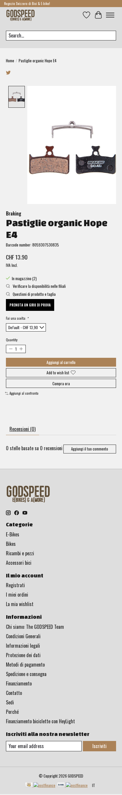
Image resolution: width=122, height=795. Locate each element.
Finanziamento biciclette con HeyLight (40, 721)
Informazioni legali (23, 645)
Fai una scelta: (17, 318)
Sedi (10, 702)
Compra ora (61, 383)
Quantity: (12, 339)
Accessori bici (18, 562)
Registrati (15, 585)
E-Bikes (12, 534)
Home (10, 60)
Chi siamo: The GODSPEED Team (35, 626)
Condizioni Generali (23, 636)
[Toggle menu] (110, 15)
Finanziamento (19, 683)
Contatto (14, 692)
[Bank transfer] (72, 785)
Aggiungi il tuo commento (89, 449)
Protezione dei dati (23, 655)
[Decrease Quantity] (10, 349)
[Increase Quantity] (21, 349)
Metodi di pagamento (25, 664)
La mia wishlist (19, 604)
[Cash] (40, 785)
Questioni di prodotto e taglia (34, 294)
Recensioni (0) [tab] (22, 428)
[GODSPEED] (20, 15)
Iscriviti (99, 746)
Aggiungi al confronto (23, 393)
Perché (12, 711)
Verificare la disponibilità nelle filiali (39, 286)
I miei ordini (17, 594)
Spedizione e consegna (26, 674)
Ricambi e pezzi (20, 553)
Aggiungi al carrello (61, 362)
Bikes (11, 543)
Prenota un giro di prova (30, 305)
